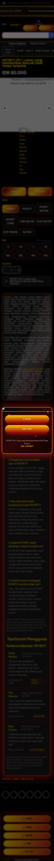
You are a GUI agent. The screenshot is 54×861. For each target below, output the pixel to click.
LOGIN (27, 419)
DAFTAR (27, 429)
